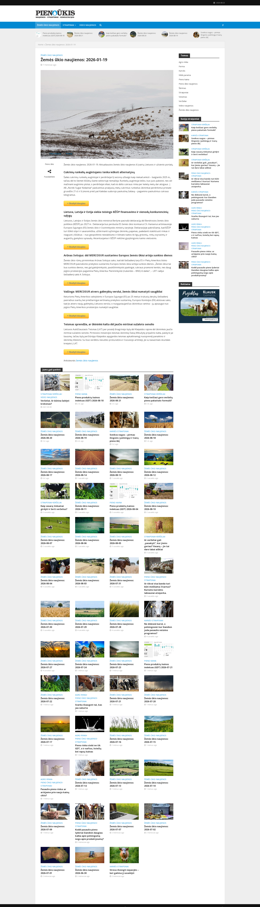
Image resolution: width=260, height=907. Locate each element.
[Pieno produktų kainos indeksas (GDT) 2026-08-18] (38, 34)
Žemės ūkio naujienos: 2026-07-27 (53, 666)
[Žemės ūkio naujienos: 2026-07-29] (89, 608)
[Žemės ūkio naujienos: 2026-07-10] (158, 767)
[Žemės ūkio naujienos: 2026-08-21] (70, 34)
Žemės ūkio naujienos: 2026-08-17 (53, 473)
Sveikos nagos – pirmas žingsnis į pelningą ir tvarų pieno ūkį (211, 35)
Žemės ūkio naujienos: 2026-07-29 (87, 625)
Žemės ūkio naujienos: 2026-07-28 (122, 625)
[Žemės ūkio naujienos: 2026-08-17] (55, 456)
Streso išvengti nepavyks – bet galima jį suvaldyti (124, 871)
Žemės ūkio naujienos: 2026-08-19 (178, 34)
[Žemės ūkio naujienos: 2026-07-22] (55, 683)
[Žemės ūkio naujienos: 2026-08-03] (89, 565)
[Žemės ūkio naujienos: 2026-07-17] (55, 723)
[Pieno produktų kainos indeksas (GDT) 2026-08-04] (124, 490)
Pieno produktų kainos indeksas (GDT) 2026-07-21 (158, 666)
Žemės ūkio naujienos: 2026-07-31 (122, 582)
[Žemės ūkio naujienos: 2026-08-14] (89, 456)
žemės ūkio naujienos (87, 360)
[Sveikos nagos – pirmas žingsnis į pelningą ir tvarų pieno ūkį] (196, 35)
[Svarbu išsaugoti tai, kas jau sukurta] (89, 683)
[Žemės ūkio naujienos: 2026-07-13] (124, 767)
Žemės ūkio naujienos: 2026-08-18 (156, 436)
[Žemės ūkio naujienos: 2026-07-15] (158, 723)
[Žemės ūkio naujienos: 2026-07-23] (124, 649)
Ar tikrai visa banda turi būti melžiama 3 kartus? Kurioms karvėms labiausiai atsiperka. (157, 588)
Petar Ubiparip (55, 153)
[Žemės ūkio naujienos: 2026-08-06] (89, 524)
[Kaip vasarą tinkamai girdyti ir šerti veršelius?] (55, 490)
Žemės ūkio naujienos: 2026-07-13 (122, 784)
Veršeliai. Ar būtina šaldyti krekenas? (55, 402)
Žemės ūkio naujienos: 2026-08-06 (87, 542)
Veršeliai (57, 394)
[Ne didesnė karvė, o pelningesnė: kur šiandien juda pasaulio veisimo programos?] (158, 608)
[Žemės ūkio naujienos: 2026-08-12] (158, 456)
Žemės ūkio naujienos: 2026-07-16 (122, 740)
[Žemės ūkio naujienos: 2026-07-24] (89, 649)
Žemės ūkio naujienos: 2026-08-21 (83, 34)
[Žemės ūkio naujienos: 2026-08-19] (165, 34)
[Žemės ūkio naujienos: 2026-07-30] (55, 608)
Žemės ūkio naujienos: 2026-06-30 (87, 871)
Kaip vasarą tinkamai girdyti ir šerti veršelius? (54, 508)
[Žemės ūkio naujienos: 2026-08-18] (158, 419)
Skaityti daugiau (77, 203)
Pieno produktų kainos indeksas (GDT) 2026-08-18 (53, 34)
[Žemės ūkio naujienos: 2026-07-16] (124, 723)
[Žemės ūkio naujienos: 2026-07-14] (89, 767)
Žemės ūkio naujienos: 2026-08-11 (87, 508)
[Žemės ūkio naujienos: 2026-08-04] (55, 565)
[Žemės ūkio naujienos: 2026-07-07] (124, 811)
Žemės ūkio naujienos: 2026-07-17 (53, 740)
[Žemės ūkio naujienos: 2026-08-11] (89, 490)
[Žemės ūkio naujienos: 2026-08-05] (124, 524)
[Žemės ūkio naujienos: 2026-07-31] (124, 565)
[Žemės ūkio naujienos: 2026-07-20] (158, 683)
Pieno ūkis (49, 164)
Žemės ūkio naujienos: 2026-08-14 (87, 473)
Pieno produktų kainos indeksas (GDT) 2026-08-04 (124, 508)
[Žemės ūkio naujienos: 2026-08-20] (133, 34)
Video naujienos (87, 25)
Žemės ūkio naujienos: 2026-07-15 (156, 740)
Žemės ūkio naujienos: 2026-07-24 (87, 666)
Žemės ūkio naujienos (48, 25)
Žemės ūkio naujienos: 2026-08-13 (122, 473)
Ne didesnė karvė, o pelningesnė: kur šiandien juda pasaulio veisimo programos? (158, 628)
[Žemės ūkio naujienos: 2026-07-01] (55, 854)
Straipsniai (68, 25)
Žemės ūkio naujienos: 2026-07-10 (156, 784)
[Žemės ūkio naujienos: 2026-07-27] (55, 649)
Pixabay (69, 153)
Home (40, 44)
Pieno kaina (81, 394)
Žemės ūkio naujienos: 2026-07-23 (122, 666)
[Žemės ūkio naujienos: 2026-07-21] (124, 683)
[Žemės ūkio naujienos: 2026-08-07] (55, 524)
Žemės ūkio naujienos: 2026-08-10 (156, 508)
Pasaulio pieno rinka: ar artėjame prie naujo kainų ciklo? (55, 792)
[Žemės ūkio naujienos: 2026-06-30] (89, 854)
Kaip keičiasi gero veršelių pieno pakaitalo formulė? (116, 34)
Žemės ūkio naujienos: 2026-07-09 (53, 828)
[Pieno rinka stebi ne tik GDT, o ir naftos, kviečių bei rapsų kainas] (89, 723)
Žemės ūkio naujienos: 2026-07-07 (122, 828)
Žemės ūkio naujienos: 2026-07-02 (156, 828)
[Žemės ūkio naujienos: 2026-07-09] (55, 811)
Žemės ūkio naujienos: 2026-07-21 (122, 700)
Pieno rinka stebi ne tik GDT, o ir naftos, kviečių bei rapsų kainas (88, 748)
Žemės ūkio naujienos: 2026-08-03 (87, 582)
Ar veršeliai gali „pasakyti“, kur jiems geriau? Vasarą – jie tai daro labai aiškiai (156, 545)
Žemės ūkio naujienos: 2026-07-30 (53, 625)
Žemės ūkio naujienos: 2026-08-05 (122, 542)
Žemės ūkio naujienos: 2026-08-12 (156, 473)
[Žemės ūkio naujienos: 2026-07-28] (124, 608)
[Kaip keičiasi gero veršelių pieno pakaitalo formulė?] (101, 34)
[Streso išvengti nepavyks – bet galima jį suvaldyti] (124, 854)
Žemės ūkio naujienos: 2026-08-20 (147, 34)
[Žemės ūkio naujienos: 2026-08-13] (124, 456)
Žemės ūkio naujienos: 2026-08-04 (53, 582)
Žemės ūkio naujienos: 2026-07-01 (53, 871)
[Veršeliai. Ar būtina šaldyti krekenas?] (55, 382)
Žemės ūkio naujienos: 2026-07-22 (53, 700)
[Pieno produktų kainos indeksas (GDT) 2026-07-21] (158, 649)
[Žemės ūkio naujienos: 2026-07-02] (158, 811)
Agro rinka (81, 695)
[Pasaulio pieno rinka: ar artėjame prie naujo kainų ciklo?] (55, 767)
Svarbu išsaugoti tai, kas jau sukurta (88, 706)
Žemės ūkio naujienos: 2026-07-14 (87, 784)
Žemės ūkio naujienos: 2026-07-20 (156, 700)
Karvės (113, 431)
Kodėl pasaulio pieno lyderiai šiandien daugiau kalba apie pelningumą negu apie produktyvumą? (89, 834)
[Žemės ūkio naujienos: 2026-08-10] (158, 490)
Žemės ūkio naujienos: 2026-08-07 (53, 542)
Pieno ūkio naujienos (155, 577)
